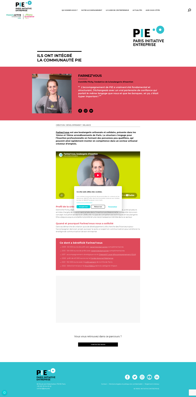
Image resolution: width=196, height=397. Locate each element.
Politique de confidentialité (84, 202)
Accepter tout (83, 206)
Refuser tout (98, 206)
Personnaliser (112, 206)
